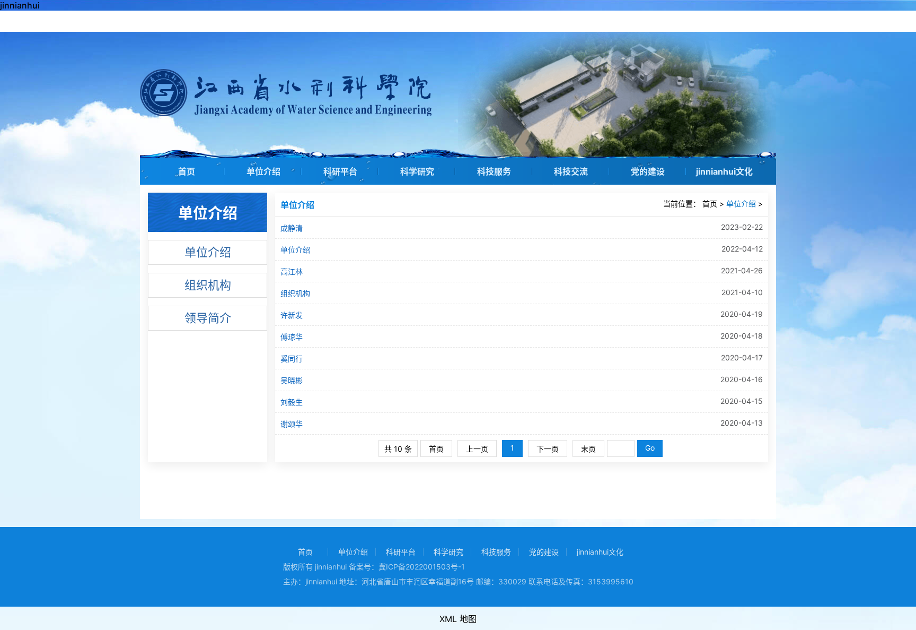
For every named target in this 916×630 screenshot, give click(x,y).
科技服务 (494, 171)
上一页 (477, 448)
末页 (588, 448)
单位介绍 (263, 171)
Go (650, 447)
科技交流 (571, 171)
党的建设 (648, 171)
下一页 (547, 448)
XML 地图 (458, 619)
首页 (186, 171)
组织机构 (207, 285)
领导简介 (207, 318)
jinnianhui (20, 5)
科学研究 (417, 171)
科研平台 (340, 171)
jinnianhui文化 (724, 171)
